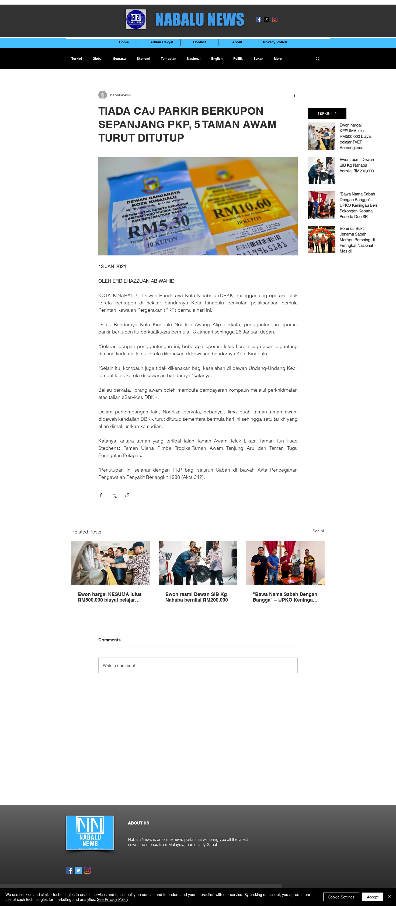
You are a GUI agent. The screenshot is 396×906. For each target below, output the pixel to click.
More (278, 59)
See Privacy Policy (112, 899)
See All (319, 530)
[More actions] (294, 95)
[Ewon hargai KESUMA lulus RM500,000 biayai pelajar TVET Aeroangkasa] (110, 563)
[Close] (389, 897)
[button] (317, 58)
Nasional (193, 59)
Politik (238, 59)
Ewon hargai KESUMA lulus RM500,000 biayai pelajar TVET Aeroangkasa (110, 597)
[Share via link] (127, 495)
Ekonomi (143, 59)
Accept (372, 897)
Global (97, 59)
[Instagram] (274, 19)
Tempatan (168, 59)
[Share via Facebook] (100, 495)
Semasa (119, 59)
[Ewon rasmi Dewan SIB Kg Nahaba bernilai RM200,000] (198, 563)
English (217, 59)
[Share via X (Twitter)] (114, 495)
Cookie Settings (341, 897)
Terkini (76, 59)
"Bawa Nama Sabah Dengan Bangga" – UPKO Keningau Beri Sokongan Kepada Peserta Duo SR (285, 597)
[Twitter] (78, 870)
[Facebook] (258, 19)
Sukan (258, 59)
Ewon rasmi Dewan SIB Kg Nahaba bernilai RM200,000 (196, 597)
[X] (266, 19)
